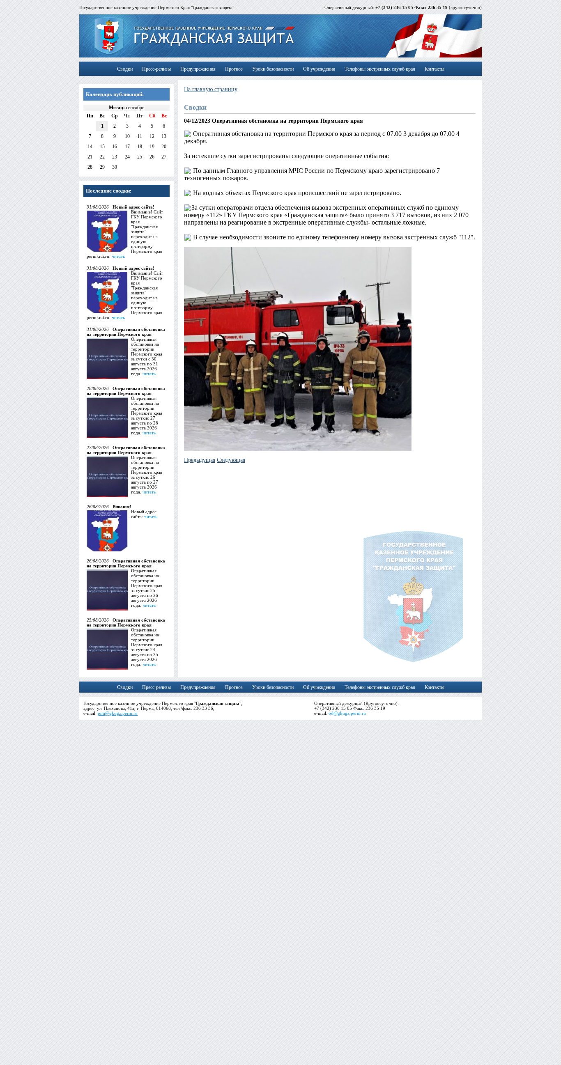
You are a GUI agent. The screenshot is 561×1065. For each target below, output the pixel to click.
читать (118, 256)
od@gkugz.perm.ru (347, 713)
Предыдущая (199, 460)
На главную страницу (210, 89)
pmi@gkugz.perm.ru (118, 713)
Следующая (231, 460)
